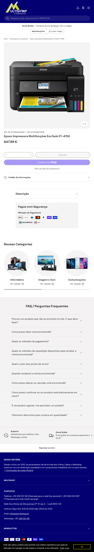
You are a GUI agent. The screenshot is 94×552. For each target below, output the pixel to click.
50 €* (56, 26)
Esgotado (63, 155)
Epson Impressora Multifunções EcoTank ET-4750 (47, 39)
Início (6, 39)
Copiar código (56, 31)
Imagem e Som (46, 279)
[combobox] (47, 18)
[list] (47, 85)
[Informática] (17, 263)
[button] (83, 8)
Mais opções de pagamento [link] (47, 168)
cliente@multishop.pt (19, 513)
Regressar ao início (47, 448)
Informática (17, 279)
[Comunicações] (77, 263)
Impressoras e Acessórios (19, 39)
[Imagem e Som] (47, 263)
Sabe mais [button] (64, 548)
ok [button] (82, 547)
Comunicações (77, 279)
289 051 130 (24, 518)
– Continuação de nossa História (18, 470)
